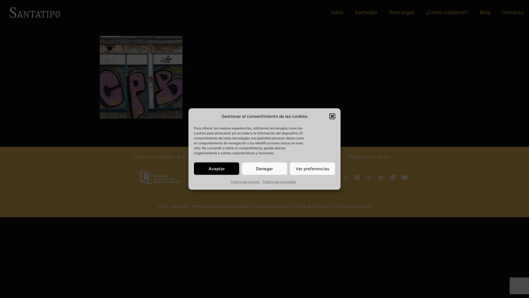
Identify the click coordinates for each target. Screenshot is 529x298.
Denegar (264, 168)
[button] (332, 116)
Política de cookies (245, 182)
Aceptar (217, 168)
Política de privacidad (279, 182)
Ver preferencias (312, 168)
